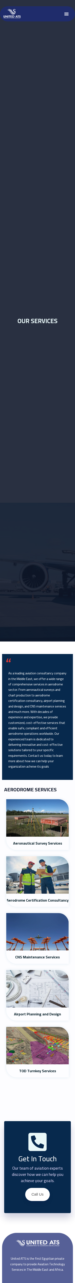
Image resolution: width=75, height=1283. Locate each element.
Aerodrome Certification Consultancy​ (37, 900)
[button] (66, 13)
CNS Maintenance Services (37, 957)
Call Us (37, 1194)
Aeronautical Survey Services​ (37, 843)
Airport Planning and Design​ (37, 1014)
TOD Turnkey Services (37, 1070)
